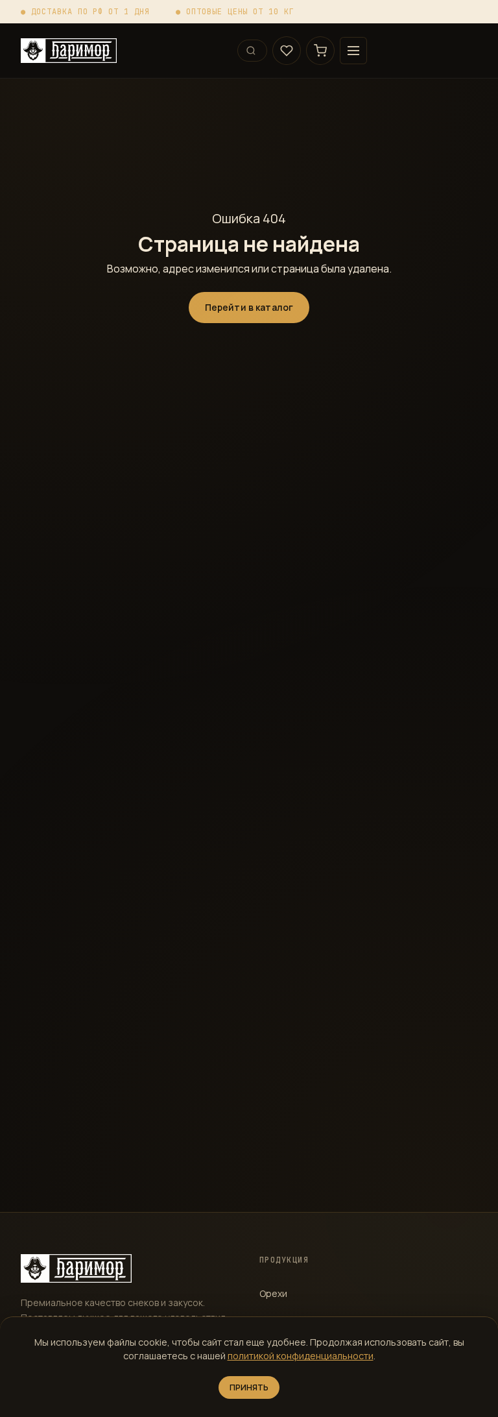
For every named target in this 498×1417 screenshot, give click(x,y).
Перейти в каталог (249, 307)
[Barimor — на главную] (124, 50)
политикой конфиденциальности (301, 1356)
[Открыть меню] (353, 50)
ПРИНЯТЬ (249, 1387)
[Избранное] (286, 50)
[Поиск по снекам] (252, 51)
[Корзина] (320, 50)
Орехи (273, 1293)
